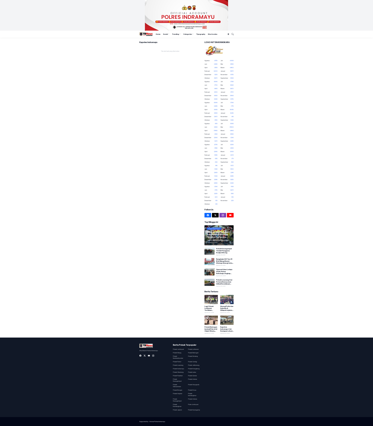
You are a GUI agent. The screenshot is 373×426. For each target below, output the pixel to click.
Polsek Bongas (177, 390)
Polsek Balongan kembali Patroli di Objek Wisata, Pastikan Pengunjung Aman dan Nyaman (210, 329)
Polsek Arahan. (192, 399)
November (227, 74)
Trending (175, 34)
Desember (210, 74)
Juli (227, 60)
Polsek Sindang (193, 356)
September (227, 78)
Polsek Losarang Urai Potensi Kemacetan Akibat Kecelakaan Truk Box (224, 282)
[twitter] (215, 215)
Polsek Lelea (192, 372)
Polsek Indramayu (178, 369)
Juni (210, 64)
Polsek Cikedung (178, 372)
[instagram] (222, 215)
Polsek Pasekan (178, 376)
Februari (210, 71)
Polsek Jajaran (177, 410)
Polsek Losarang (178, 365)
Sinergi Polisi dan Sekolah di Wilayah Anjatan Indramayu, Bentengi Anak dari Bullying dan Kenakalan (226, 308)
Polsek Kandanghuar (177, 405)
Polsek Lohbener (193, 349)
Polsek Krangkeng (194, 369)
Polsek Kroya (192, 390)
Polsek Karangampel (177, 380)
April (210, 67)
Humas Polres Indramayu (157, 421)
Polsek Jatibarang (193, 365)
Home (158, 34)
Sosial (165, 34)
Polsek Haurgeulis (193, 384)
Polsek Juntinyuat (178, 349)
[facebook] (207, 215)
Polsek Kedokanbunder (178, 357)
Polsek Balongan (193, 353)
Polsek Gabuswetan (177, 385)
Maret (227, 67)
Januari (227, 71)
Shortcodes (212, 34)
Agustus (210, 60)
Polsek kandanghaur (192, 394)
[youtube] (230, 215)
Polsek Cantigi (192, 362)
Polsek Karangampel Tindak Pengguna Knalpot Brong (224, 251)
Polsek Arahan (192, 379)
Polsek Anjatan (177, 393)
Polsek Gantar (192, 376)
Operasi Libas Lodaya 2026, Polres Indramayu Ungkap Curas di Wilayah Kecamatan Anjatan (224, 271)
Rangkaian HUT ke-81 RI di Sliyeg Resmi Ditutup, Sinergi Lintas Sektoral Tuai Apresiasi (224, 261)
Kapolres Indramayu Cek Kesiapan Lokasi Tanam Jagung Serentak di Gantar (226, 329)
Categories (187, 34)
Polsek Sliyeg (177, 353)
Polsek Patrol (177, 362)
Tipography (200, 34)
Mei (227, 64)
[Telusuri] (232, 34)
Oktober (210, 78)
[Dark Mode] (227, 34)
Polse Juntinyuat (193, 404)
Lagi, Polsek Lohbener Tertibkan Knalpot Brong (210, 308)
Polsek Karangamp (194, 410)
